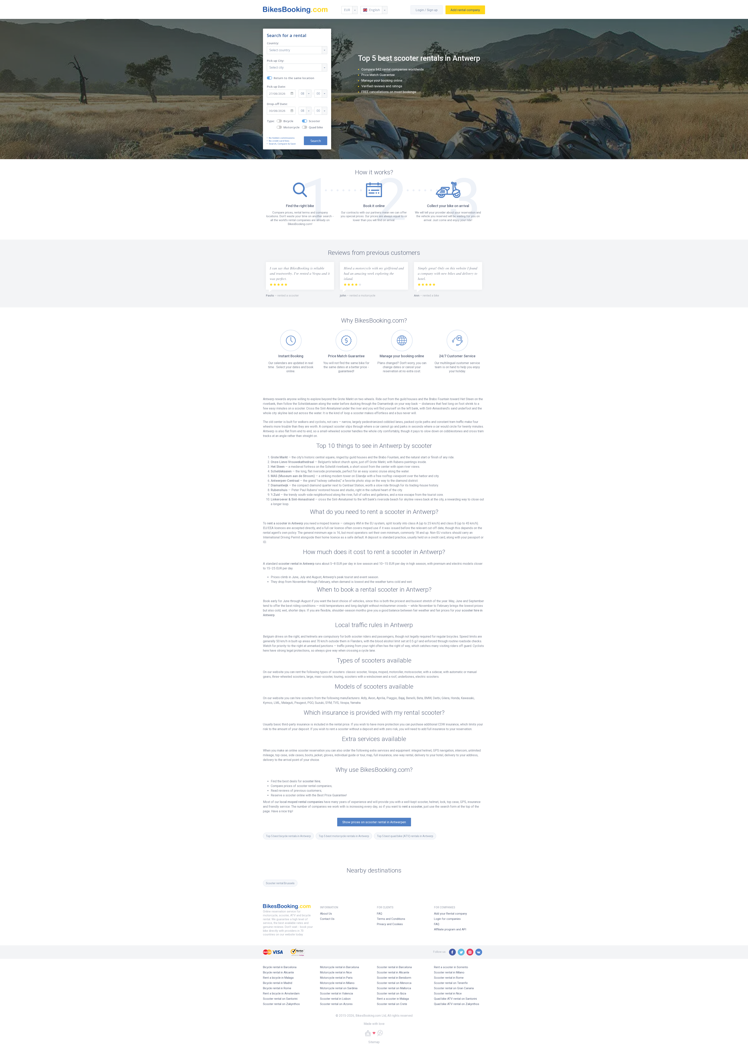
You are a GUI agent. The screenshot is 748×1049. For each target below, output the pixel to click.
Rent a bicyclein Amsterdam (281, 993)
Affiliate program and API (450, 929)
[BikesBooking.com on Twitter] (461, 952)
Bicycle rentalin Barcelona (279, 967)
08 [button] (302, 93)
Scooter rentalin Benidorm (394, 977)
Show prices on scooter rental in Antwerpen (374, 822)
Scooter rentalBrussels (280, 883)
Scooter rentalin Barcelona (394, 967)
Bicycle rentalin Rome (277, 988)
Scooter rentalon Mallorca (394, 988)
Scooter (314, 121)
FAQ (379, 913)
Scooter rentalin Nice (448, 993)
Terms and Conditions (391, 919)
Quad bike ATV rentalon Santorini (455, 998)
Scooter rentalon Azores (336, 1004)
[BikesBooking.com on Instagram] (470, 952)
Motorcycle (291, 127)
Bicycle (288, 121)
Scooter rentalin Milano (449, 972)
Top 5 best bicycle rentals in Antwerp (288, 836)
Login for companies (447, 919)
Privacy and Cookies (390, 924)
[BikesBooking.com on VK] (478, 952)
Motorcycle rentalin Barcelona (339, 967)
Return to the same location (294, 78)
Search (315, 141)
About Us (326, 913)
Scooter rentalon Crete (392, 1004)
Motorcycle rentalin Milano (337, 983)
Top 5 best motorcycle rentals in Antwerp (344, 836)
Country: (273, 43)
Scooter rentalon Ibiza (391, 993)
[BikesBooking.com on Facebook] (452, 952)
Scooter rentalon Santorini (280, 998)
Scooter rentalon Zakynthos (281, 1004)
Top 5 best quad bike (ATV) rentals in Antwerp (405, 836)
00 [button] (318, 93)
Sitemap (374, 1042)
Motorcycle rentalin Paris (336, 977)
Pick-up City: (275, 61)
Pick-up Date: (276, 86)
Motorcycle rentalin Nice (336, 972)
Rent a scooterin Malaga (393, 998)
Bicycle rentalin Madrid (277, 983)
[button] (374, 10)
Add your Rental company (450, 913)
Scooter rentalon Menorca (394, 983)
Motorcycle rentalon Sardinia (338, 988)
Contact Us (327, 919)
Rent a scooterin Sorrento (451, 967)
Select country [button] (279, 50)
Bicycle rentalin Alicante (278, 972)
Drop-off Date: (277, 104)
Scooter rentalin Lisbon (335, 998)
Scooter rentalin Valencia (336, 993)
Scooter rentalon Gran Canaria (454, 988)
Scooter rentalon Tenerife (451, 983)
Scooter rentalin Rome (449, 977)
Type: (271, 121)
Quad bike (316, 127)
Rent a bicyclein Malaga (278, 977)
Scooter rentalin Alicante (393, 972)
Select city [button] (276, 67)
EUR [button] (347, 10)
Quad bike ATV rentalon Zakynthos (456, 1004)
